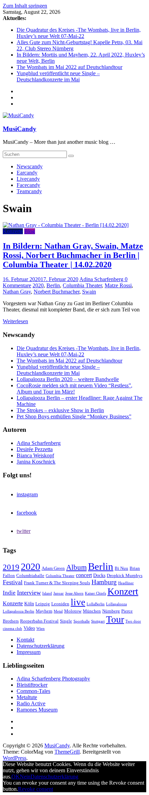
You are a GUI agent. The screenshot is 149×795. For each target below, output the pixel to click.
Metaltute (27, 697)
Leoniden (60, 604)
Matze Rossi (118, 285)
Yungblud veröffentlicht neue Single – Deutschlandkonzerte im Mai (58, 76)
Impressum (29, 652)
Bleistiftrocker (32, 685)
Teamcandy (29, 191)
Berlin (53, 285)
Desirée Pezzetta (35, 449)
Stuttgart (98, 621)
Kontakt (25, 640)
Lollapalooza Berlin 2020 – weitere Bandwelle (68, 379)
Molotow (72, 611)
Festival (13, 582)
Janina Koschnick (36, 462)
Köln (29, 603)
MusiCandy (19, 128)
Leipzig (42, 604)
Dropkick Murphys (124, 575)
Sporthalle (81, 621)
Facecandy (28, 185)
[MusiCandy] (18, 115)
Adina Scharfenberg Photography (53, 679)
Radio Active (31, 703)
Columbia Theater (82, 285)
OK (15, 776)
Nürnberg (111, 611)
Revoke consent (35, 789)
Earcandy (27, 173)
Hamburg (104, 582)
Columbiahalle (30, 575)
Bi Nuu (121, 568)
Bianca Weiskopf (35, 455)
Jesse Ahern (74, 593)
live (78, 602)
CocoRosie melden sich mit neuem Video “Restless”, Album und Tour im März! (74, 388)
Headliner (126, 583)
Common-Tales (33, 691)
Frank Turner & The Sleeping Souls (57, 582)
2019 (11, 567)
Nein (25, 776)
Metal (58, 611)
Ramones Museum (37, 710)
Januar (58, 593)
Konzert (122, 591)
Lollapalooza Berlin (18, 611)
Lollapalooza (116, 604)
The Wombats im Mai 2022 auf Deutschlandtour (69, 67)
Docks (99, 575)
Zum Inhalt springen (25, 6)
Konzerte (13, 231)
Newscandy (30, 166)
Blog (29, 231)
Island (47, 593)
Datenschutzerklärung (40, 646)
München (92, 611)
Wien (40, 628)
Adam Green (53, 568)
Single (66, 621)
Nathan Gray (17, 292)
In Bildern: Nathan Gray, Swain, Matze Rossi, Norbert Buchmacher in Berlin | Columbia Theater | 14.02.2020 (73, 255)
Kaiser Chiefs (95, 593)
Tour (115, 619)
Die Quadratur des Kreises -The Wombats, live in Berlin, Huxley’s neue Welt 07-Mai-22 (79, 33)
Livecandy (28, 179)
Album (76, 567)
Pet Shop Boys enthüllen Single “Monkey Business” (74, 416)
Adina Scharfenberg (102, 279)
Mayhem (44, 611)
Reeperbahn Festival (39, 621)
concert (84, 575)
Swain (89, 292)
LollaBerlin (96, 604)
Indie (9, 592)
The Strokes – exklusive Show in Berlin (60, 410)
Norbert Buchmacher (56, 292)
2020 (38, 285)
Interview (29, 592)
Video (29, 628)
